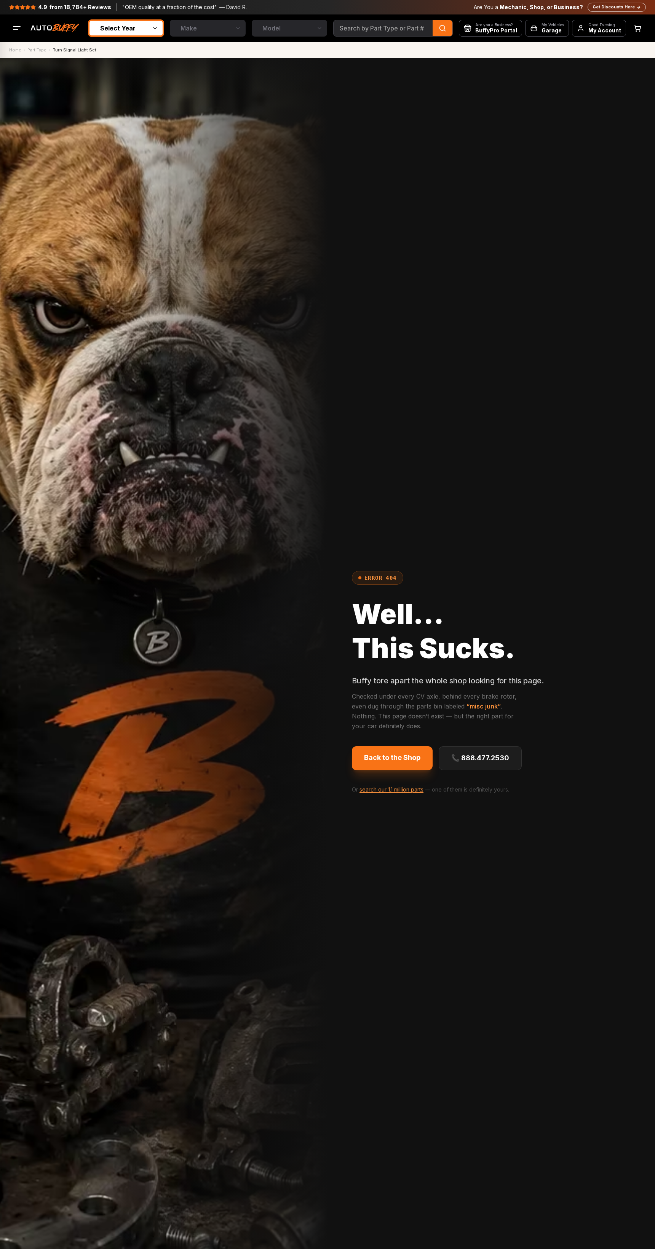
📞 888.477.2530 (480, 758)
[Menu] (16, 28)
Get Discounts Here (614, 7)
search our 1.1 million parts (391, 789)
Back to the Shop (392, 757)
